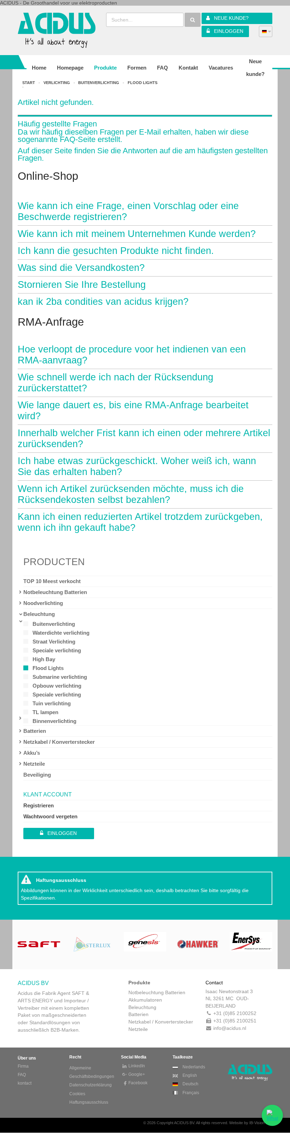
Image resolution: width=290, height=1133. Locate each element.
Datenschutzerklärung (90, 1084)
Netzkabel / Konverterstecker (59, 742)
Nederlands (193, 1066)
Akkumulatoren (145, 1000)
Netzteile (34, 764)
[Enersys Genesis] (145, 944)
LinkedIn (136, 1065)
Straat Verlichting (54, 642)
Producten (54, 562)
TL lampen (45, 712)
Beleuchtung (39, 614)
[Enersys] (251, 944)
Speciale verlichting (57, 650)
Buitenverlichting (54, 624)
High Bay (44, 659)
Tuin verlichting (52, 703)
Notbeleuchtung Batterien (55, 592)
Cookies (77, 1093)
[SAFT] (38, 944)
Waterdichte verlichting (61, 633)
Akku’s (31, 753)
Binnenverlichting (54, 721)
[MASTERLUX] (91, 944)
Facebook (137, 1082)
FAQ (22, 1074)
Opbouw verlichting (57, 686)
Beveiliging (37, 775)
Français (190, 1092)
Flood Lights (48, 668)
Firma (23, 1066)
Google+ (136, 1074)
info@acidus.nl (229, 1028)
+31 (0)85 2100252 (234, 1013)
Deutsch (189, 1083)
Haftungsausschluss (88, 1102)
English (189, 1075)
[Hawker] (198, 944)
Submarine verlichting (60, 677)
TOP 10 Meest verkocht (52, 581)
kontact (24, 1083)
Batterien (34, 731)
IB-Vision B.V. (260, 1123)
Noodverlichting (43, 603)
